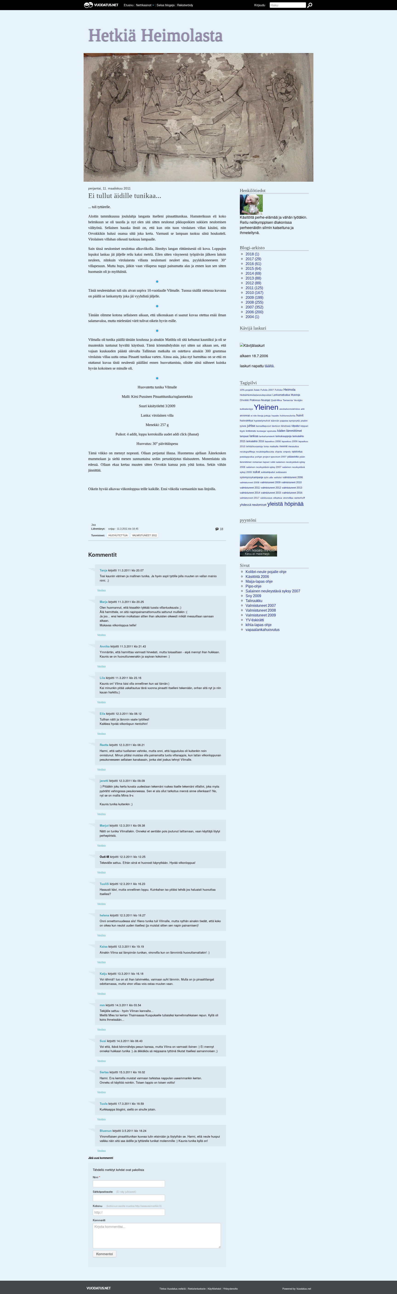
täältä (269, 366)
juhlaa (251, 425)
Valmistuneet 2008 (261, 610)
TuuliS (104, 884)
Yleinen (266, 407)
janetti (104, 781)
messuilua (293, 446)
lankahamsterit (267, 436)
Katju (103, 974)
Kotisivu (127, 1206)
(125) (254, 288)
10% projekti (246, 390)
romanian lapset (260, 462)
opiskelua (297, 451)
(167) (254, 293)
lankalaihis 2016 (255, 441)
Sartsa (104, 1072)
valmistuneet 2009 (270, 482)
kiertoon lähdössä (281, 426)
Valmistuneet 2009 (261, 615)
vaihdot (278, 477)
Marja (104, 602)
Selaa (166, 5)
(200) (254, 312)
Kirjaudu (259, 5)
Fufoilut (279, 390)
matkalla (274, 446)
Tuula (104, 1104)
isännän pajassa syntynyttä (285, 420)
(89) (253, 283)
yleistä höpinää (285, 504)
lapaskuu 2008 (273, 441)
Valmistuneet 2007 (261, 605)
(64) (253, 269)
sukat (256, 472)
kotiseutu (251, 430)
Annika (105, 646)
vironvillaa (288, 498)
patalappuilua (247, 456)
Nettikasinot (143, 5)
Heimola (289, 389)
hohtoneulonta (287, 415)
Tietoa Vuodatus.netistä (172, 1288)
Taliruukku (254, 601)
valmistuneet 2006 (293, 477)
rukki (272, 462)
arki (302, 409)
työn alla (268, 477)
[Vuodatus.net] (99, 1288)
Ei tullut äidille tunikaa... (124, 195)
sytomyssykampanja (251, 477)
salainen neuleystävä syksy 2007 (263, 467)
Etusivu (128, 5)
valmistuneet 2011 (144, 535)
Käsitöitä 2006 (257, 577)
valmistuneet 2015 (271, 492)
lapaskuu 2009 (290, 441)
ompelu (287, 451)
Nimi (96, 1177)
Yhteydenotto (230, 1288)
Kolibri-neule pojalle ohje (266, 572)
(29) (253, 259)
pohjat (258, 456)
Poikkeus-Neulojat (260, 400)
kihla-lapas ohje (259, 625)
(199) (254, 297)
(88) (253, 278)
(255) (254, 302)
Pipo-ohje (253, 586)
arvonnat (245, 415)
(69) (253, 273)
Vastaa (101, 590)
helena (104, 915)
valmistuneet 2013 (292, 487)
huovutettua (118, 535)
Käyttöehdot (214, 1288)
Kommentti (99, 1220)
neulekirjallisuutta (265, 451)
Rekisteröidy (185, 5)
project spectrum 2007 (274, 456)
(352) (254, 307)
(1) (252, 254)
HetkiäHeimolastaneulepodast (256, 395)
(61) (253, 264)
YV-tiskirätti (255, 620)
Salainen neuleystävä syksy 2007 (273, 591)
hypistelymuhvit (262, 420)
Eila (102, 714)
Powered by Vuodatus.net (296, 1288)
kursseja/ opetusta (266, 431)
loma (266, 446)
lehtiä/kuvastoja (254, 446)
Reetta (104, 745)
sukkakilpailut (268, 472)
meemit (283, 446)
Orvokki (244, 400)
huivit (299, 415)
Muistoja (295, 394)
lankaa (254, 436)
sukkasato (281, 472)
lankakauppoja (283, 436)
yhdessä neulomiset (253, 504)
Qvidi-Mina (276, 400)
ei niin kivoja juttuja (261, 415)
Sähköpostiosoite (114, 1191)
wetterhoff (299, 498)
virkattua (277, 498)
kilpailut (296, 425)
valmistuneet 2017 (249, 498)
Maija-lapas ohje (259, 581)
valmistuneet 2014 (250, 492)
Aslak (257, 390)
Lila (102, 678)
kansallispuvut (263, 426)
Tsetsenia (288, 400)
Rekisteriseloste (197, 1288)
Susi (103, 1041)
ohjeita (278, 451)
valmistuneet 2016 (292, 492)
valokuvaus (266, 498)
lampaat (244, 436)
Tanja (103, 570)
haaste (275, 415)
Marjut (104, 825)
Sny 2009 (253, 596)
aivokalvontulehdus (289, 409)
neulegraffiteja (247, 451)
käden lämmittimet (289, 430)
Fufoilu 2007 (267, 390)
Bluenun (106, 1131)
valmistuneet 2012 (271, 487)
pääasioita (293, 456)
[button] (153, 5)
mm (102, 1005)
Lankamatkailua (281, 394)
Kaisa (104, 946)
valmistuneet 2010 (291, 482)
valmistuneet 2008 (249, 482)
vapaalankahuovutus (263, 630)
